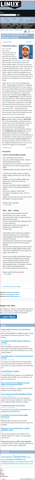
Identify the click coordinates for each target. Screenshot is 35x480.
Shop (24, 21)
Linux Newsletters (15, 292)
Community (19, 456)
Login (33, 31)
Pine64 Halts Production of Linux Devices (15, 329)
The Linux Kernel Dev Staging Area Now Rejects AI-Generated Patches (15, 384)
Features (10, 19)
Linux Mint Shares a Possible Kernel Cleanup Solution (17, 357)
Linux (6, 396)
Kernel (8, 359)
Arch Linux (3, 373)
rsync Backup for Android (19, 60)
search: (2, 12)
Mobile (24, 459)
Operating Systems (7, 28)
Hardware (10, 459)
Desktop (2, 396)
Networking (26, 28)
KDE (2, 344)
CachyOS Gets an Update (10, 371)
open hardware (4, 331)
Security (11, 386)
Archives (3, 21)
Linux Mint (12, 359)
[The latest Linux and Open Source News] (29, 31)
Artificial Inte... (3, 386)
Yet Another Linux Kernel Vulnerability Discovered (14, 416)
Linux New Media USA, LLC (28, 479)
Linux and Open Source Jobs (11, 294)
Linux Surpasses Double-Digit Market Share (16, 394)
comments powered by (11, 286)
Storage (8, 331)
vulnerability (12, 407)
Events (3, 459)
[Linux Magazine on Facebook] (25, 31)
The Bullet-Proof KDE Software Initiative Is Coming (16, 342)
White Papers (27, 19)
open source (29, 464)
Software (18, 28)
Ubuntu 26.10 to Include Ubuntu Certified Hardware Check (15, 429)
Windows (13, 464)
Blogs (18, 19)
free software (21, 464)
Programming (6, 461)
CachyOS (7, 373)
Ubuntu (2, 431)
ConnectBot (5, 106)
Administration (4, 359)
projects (8, 344)
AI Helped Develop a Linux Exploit (13, 406)
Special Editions (14, 21)
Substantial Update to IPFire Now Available (16, 441)
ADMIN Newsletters (15, 296)
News (2, 19)
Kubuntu (5, 344)
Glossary (3, 479)
